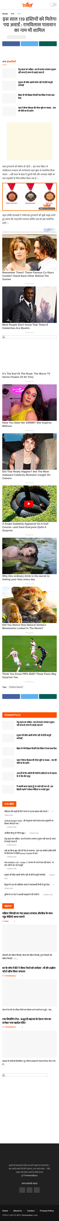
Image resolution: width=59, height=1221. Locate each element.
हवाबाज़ (6, 921)
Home (5, 14)
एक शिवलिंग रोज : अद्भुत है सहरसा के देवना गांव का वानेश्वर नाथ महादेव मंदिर (26, 1021)
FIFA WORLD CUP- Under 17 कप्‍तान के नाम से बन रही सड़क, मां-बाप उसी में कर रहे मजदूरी (29, 864)
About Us (17, 1211)
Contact (30, 1211)
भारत (12, 14)
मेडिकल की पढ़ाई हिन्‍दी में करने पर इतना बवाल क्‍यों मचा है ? (26, 811)
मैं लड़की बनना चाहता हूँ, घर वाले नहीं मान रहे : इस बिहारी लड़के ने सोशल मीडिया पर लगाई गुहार (35, 788)
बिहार (19, 14)
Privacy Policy (47, 1211)
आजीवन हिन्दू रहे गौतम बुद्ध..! (15, 833)
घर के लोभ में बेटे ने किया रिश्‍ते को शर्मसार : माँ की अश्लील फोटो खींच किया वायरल (28, 970)
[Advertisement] (29, 53)
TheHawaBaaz (10, 976)
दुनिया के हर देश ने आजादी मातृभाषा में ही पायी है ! (21, 894)
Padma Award (16, 687)
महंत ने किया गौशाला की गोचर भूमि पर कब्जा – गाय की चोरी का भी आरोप (37, 109)
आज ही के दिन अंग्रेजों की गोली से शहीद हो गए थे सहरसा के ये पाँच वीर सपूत (37, 774)
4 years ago (11, 827)
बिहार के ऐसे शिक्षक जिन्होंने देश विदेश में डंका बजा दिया (36, 96)
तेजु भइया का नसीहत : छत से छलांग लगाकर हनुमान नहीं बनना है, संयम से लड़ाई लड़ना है (37, 71)
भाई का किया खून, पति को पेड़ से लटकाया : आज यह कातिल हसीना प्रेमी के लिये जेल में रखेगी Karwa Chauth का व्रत (30, 852)
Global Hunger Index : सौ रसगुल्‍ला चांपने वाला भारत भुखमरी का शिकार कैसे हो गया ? (28, 822)
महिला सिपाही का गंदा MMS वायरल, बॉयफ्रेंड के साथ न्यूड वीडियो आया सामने (27, 915)
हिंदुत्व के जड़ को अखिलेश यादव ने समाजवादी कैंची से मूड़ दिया (26, 884)
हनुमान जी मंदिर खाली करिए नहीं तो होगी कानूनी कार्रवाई (35, 84)
